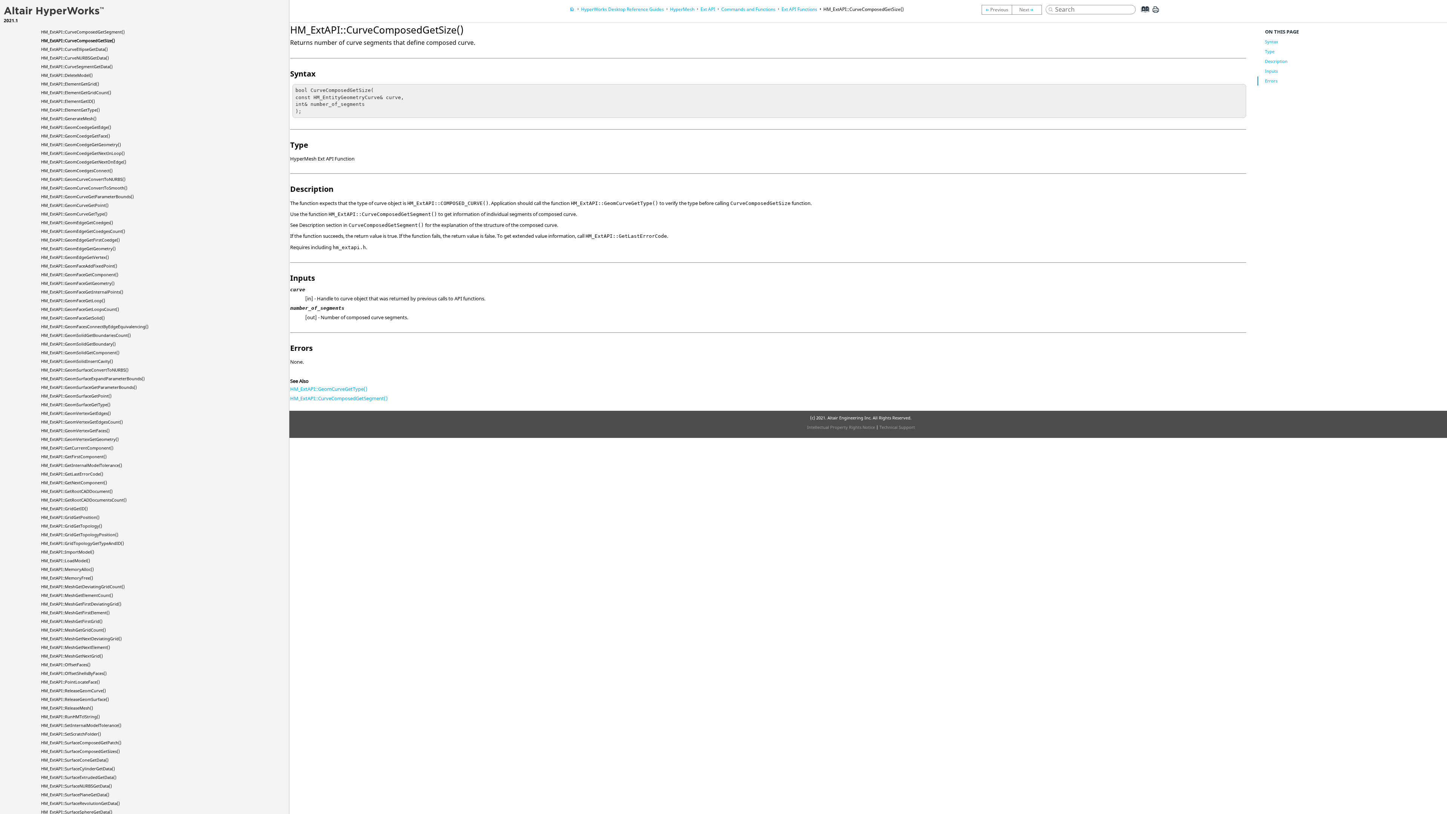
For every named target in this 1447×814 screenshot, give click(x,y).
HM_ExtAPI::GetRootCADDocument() (77, 491)
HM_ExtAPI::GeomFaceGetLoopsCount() (80, 309)
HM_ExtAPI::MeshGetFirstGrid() (71, 621)
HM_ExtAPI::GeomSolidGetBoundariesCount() (86, 335)
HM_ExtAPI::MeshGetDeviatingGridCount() (83, 586)
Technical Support (897, 427)
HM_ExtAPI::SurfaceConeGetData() (75, 760)
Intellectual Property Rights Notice (841, 427)
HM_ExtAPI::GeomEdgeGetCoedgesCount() (83, 231)
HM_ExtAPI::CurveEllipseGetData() (74, 49)
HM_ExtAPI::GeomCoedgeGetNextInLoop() (83, 153)
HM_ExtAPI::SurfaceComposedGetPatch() (81, 742)
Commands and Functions (748, 9)
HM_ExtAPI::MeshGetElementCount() (77, 595)
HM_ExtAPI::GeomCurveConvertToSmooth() (84, 188)
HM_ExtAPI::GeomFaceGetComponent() (79, 274)
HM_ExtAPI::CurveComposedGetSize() (78, 40)
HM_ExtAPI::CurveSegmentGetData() (77, 66)
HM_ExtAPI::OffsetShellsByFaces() (74, 673)
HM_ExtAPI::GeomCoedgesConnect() (77, 170)
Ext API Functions (799, 9)
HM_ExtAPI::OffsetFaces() (65, 664)
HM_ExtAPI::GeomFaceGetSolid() (73, 318)
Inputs (1271, 71)
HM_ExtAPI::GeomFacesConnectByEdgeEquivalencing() (94, 326)
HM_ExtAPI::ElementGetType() (70, 110)
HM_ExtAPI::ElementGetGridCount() (76, 92)
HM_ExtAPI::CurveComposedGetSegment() (83, 32)
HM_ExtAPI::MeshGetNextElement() (75, 647)
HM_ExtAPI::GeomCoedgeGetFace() (75, 136)
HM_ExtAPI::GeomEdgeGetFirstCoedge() (80, 240)
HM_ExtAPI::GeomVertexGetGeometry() (80, 439)
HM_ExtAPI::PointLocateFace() (70, 682)
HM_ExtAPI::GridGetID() (64, 508)
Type (1269, 51)
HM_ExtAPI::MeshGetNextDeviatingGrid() (81, 638)
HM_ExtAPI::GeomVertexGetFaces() (75, 430)
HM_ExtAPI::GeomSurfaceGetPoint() (76, 396)
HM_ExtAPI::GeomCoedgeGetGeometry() (81, 144)
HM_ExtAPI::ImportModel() (67, 552)
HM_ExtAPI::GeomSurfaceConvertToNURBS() (84, 370)
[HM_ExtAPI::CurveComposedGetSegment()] (997, 10)
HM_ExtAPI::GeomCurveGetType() (74, 214)
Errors (1271, 81)
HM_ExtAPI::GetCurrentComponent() (77, 448)
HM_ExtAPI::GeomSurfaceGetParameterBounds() (89, 387)
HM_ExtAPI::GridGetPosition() (70, 517)
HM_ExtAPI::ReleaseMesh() (67, 708)
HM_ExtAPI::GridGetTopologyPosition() (79, 534)
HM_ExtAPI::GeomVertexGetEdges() (76, 413)
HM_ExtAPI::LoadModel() (65, 560)
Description (1276, 61)
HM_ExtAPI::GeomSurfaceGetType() (75, 404)
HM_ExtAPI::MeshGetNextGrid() (72, 656)
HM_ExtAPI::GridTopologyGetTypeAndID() (82, 543)
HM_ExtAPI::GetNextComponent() (74, 482)
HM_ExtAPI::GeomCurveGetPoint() (75, 205)
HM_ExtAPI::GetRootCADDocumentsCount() (84, 500)
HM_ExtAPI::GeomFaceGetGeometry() (78, 283)
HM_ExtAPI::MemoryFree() (67, 578)
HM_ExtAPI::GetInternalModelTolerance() (81, 465)
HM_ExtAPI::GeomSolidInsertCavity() (77, 361)
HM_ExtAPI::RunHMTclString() (70, 716)
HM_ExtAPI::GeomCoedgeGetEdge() (76, 127)
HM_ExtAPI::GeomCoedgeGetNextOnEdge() (83, 162)
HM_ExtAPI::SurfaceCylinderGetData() (78, 768)
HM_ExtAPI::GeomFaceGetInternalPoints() (82, 292)
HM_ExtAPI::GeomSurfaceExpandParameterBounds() (93, 378)
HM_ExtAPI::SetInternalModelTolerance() (81, 725)
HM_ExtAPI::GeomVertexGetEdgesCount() (82, 422)
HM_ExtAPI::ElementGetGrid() (70, 84)
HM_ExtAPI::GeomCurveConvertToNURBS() (83, 179)
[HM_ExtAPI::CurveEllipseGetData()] (1029, 10)
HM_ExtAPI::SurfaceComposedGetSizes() (80, 751)
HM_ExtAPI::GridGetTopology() (71, 526)
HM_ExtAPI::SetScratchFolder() (71, 734)
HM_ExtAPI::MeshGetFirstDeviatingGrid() (81, 604)
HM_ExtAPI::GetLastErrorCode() (72, 474)
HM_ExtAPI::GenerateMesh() (68, 118)
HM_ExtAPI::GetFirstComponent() (74, 456)
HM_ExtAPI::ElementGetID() (68, 101)
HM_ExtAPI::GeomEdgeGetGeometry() (78, 248)
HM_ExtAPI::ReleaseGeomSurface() (75, 699)
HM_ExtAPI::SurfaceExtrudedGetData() (78, 777)
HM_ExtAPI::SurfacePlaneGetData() (75, 794)
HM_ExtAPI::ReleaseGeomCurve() (73, 690)
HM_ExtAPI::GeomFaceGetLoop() (73, 300)
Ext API (708, 9)
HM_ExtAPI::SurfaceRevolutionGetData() (80, 803)
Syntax (1271, 41)
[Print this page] (1156, 12)
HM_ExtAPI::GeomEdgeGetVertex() (75, 257)
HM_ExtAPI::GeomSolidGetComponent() (80, 352)
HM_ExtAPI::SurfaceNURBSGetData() (76, 786)
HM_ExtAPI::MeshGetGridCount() (73, 630)
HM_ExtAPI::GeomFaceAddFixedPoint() (79, 266)
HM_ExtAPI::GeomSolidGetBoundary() (78, 344)
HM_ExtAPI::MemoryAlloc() (67, 569)
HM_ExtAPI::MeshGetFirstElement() (75, 612)
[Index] (1143, 15)
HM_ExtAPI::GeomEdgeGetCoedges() (77, 222)
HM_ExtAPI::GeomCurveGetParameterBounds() (87, 196)
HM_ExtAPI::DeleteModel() (67, 75)
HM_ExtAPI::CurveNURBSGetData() (75, 58)
